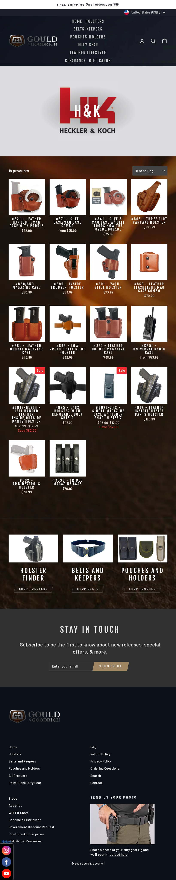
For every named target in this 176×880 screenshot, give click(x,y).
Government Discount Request (31, 827)
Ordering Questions (104, 768)
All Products (18, 776)
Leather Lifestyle (88, 52)
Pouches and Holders (24, 768)
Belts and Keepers (22, 761)
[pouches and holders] (142, 548)
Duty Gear (88, 44)
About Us (15, 805)
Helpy (6, 841)
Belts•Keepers (87, 29)
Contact (96, 783)
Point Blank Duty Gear (25, 783)
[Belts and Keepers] (88, 548)
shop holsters (33, 588)
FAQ (93, 747)
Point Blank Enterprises (26, 834)
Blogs (13, 798)
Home (77, 21)
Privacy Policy (101, 761)
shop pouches (142, 588)
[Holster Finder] (33, 548)
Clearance (75, 60)
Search (95, 776)
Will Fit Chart (19, 813)
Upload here (118, 854)
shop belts (88, 588)
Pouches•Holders (88, 37)
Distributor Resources (25, 841)
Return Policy (100, 754)
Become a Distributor (25, 820)
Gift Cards (100, 60)
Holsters (94, 21)
